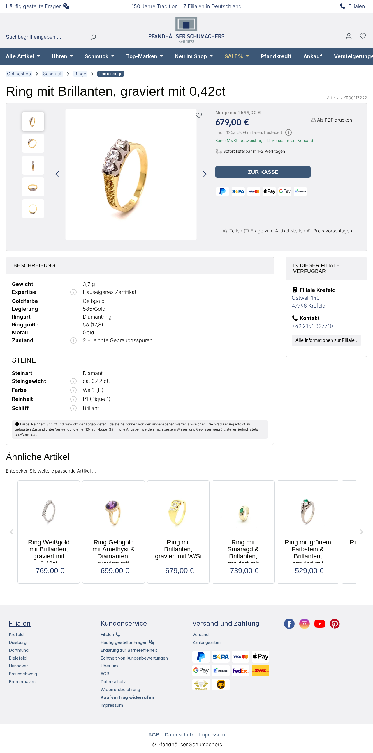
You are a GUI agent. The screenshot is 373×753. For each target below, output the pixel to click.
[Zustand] (73, 340)
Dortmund (19, 650)
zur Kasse (263, 172)
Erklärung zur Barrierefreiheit (129, 650)
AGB (105, 673)
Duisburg (18, 642)
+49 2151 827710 (312, 326)
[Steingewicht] (73, 381)
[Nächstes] (204, 174)
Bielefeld (18, 658)
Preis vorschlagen (332, 231)
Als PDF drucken (334, 120)
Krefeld (16, 634)
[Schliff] (73, 408)
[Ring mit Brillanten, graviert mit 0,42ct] (131, 174)
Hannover (18, 666)
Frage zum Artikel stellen (278, 231)
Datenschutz (113, 681)
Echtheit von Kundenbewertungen (134, 658)
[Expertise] (73, 292)
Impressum (112, 705)
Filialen (356, 6)
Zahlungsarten (206, 642)
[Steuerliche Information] (288, 132)
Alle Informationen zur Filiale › (326, 340)
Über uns (110, 666)
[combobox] (46, 37)
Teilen (235, 231)
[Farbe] (73, 390)
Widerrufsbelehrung (120, 689)
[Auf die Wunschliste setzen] (199, 115)
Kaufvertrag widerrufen (127, 697)
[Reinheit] (73, 399)
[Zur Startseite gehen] (186, 30)
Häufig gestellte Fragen (34, 6)
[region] (114, 174)
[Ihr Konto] (349, 37)
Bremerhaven (22, 681)
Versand (305, 140)
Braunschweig (23, 673)
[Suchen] (90, 37)
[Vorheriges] (57, 174)
